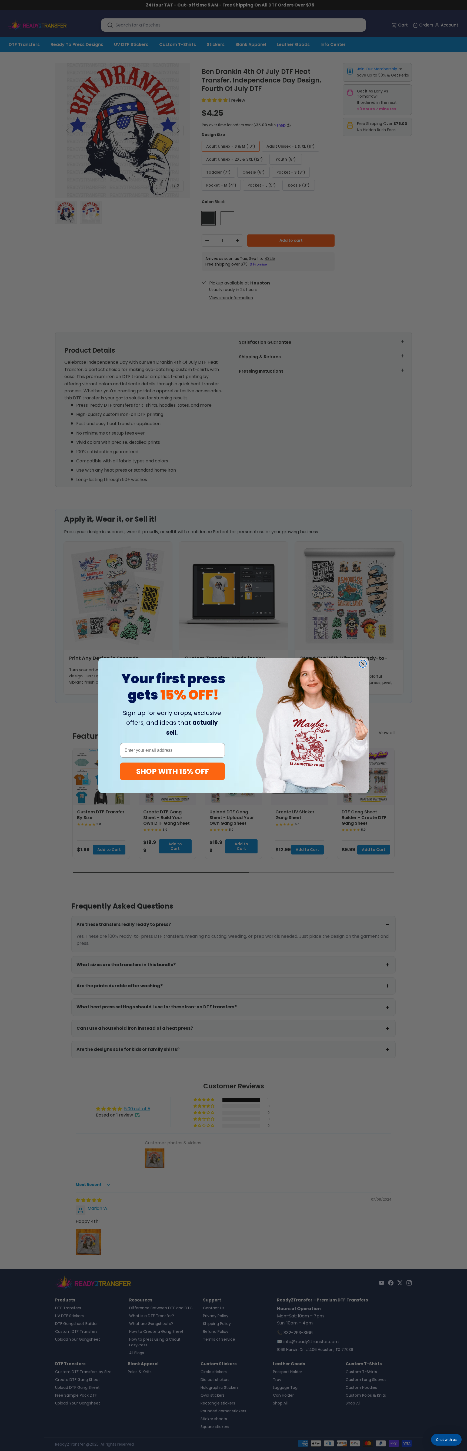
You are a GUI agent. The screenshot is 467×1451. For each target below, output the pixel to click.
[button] (446, 1440)
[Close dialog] (362, 663)
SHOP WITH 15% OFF (172, 771)
